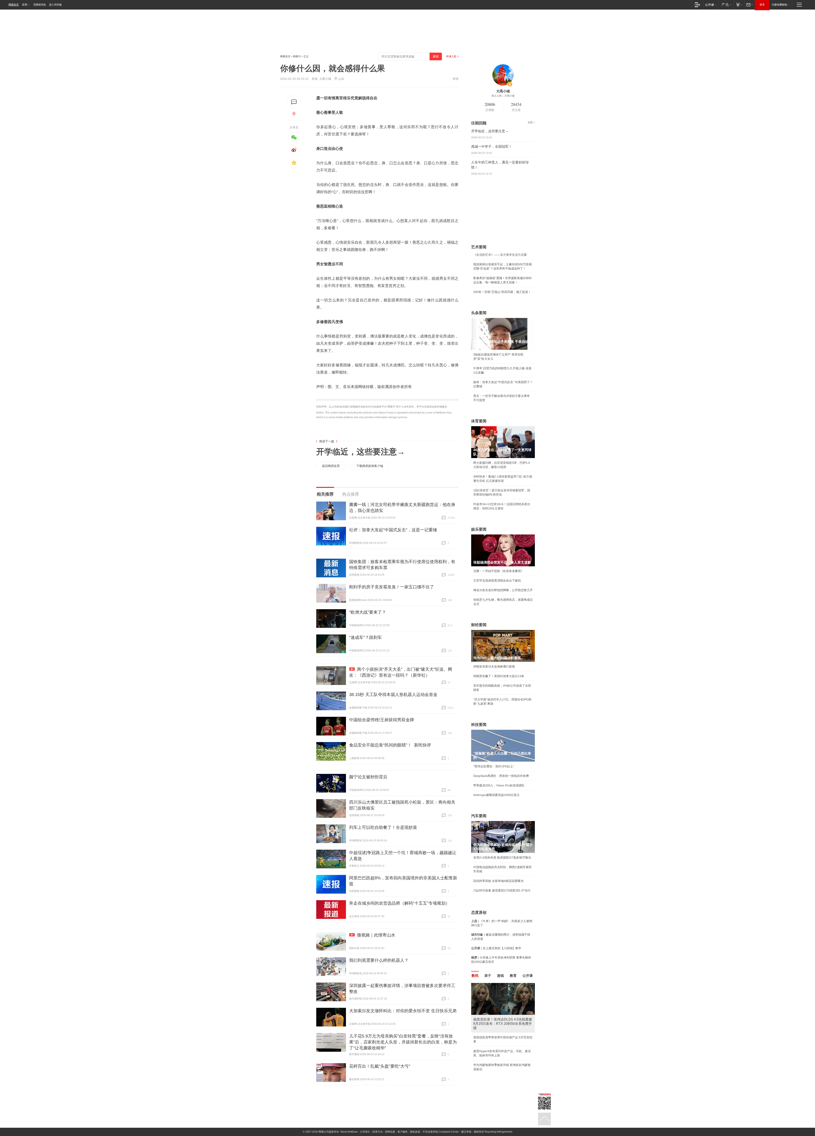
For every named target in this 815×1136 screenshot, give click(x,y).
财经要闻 (478, 625)
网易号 (297, 56)
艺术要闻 (478, 247)
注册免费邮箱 (779, 4)
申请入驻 (451, 56)
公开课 (528, 975)
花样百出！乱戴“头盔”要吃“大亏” (379, 1066)
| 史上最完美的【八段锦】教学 (496, 948)
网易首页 (13, 4)
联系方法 (377, 1131)
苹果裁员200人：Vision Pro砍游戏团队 (499, 785)
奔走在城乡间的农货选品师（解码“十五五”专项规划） (399, 903)
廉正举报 (466, 1131)
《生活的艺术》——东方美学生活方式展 (500, 254)
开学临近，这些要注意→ (360, 451)
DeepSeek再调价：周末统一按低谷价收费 (501, 775)
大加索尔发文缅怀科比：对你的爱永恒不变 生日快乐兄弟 (403, 1010)
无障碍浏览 (39, 4)
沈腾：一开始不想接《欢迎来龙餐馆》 (498, 571)
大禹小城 (325, 78)
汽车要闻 (478, 816)
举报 (455, 78)
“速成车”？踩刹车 (365, 637)
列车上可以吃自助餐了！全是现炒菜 (383, 827)
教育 (513, 975)
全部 (530, 122)
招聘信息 (390, 1131)
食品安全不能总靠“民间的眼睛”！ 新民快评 (390, 745)
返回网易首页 (331, 466)
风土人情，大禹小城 (503, 95)
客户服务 (403, 1131)
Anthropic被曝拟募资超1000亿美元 (496, 795)
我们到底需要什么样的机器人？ (379, 960)
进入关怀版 (55, 4)
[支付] (738, 4)
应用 (24, 4)
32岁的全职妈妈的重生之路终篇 (494, 1052)
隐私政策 (415, 1131)
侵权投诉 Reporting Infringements (493, 1131)
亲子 (487, 975)
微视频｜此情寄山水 (376, 935)
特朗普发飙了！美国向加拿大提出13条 (498, 676)
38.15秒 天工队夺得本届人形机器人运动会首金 (393, 694)
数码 (475, 975)
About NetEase (349, 1131)
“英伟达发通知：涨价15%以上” (493, 766)
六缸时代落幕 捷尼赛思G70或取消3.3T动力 (502, 890)
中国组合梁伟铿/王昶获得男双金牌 (381, 719)
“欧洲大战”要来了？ (367, 612)
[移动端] (697, 4)
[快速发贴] (294, 102)
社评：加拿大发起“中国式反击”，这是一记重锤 (393, 529)
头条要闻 (478, 313)
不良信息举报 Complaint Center (441, 1131)
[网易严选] (725, 4)
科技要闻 (478, 725)
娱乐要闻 (478, 529)
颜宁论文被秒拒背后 (368, 777)
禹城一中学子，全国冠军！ (491, 146)
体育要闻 (478, 421)
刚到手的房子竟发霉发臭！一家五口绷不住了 (391, 587)
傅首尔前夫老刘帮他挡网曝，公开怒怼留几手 (503, 590)
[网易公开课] (710, 4)
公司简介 (365, 1131)
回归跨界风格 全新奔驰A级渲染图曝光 (498, 881)
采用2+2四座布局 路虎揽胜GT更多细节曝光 (502, 857)
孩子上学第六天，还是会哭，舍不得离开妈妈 (503, 1029)
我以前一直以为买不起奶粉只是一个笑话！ (501, 1061)
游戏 (500, 975)
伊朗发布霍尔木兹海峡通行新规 (494, 666)
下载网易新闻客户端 (369, 466)
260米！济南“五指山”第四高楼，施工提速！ (502, 292)
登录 (762, 4)
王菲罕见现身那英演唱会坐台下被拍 (497, 580)
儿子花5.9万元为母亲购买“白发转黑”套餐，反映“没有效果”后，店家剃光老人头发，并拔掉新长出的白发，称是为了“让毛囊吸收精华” (403, 1042)
